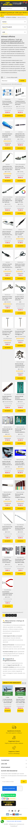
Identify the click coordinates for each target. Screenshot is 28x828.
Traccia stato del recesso (14, 821)
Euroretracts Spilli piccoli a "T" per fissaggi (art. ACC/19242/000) (7, 334)
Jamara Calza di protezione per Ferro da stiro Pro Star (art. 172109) (7, 266)
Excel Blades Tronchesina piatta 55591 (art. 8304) (7, 593)
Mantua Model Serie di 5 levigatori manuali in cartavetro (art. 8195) (20, 497)
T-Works (20, 99)
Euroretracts (20, 295)
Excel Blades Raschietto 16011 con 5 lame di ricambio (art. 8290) (6, 562)
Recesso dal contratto (14, 818)
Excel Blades (7, 525)
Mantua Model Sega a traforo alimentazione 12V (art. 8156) (7, 464)
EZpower (20, 697)
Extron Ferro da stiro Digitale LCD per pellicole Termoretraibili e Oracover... (7, 202)
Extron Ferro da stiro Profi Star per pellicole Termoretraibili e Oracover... (20, 169)
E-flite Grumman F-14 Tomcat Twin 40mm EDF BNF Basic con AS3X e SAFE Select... (7, 702)
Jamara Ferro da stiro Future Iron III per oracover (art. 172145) (7, 169)
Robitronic (20, 262)
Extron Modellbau (20, 164)
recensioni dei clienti (8, 802)
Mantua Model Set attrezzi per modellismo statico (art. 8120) (7, 431)
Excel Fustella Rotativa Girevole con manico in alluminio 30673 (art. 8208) (20, 530)
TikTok (18, 810)
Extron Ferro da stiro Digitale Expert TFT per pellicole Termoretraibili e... (20, 202)
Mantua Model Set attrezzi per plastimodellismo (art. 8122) (20, 431)
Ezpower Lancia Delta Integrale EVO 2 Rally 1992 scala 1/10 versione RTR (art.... (20, 703)
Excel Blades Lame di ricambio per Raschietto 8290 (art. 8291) (20, 562)
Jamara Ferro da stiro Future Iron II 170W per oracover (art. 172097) (20, 136)
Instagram (15, 810)
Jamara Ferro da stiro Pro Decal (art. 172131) (19, 233)
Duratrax (7, 132)
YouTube (12, 810)
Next (25, 683)
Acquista (7, 115)
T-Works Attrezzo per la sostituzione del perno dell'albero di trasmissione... (20, 104)
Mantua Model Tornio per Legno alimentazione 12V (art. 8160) (20, 464)
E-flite (7, 697)
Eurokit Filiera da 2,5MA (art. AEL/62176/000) (7, 398)
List (4, 77)
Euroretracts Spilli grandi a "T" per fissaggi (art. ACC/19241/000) (20, 334)
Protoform (7, 99)
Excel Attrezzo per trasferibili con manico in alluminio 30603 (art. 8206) (7, 530)
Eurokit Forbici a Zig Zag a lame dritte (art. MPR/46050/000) (20, 299)
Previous (23, 683)
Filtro (22, 80)
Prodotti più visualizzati (12, 683)
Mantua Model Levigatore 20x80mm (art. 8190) (6, 496)
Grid (2, 77)
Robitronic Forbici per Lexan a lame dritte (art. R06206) (7, 299)
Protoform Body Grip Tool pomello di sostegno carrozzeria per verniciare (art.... (7, 104)
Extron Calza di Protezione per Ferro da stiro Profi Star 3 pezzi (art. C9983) (7, 235)
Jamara (20, 132)
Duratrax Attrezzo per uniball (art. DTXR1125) (7, 135)
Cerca (24, 8)
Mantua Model (20, 362)
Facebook (9, 810)
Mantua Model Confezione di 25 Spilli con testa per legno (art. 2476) (19, 367)
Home (4, 22)
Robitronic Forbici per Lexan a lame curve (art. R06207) (20, 266)
